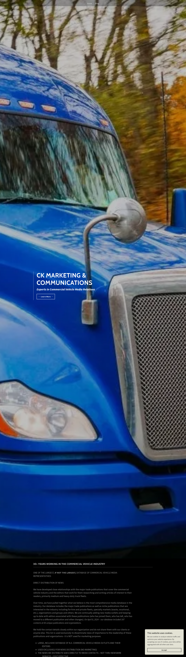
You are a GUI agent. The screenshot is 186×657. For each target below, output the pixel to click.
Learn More (46, 297)
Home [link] (89, 3)
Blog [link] (97, 3)
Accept (164, 650)
